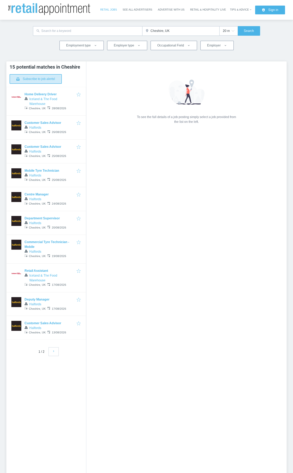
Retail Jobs (108, 9)
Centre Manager (37, 194)
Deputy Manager (37, 299)
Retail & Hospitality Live (208, 9)
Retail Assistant (36, 270)
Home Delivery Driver (41, 94)
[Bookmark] (78, 95)
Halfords (35, 127)
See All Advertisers (137, 9)
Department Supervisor (42, 218)
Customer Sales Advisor (43, 122)
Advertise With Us (171, 9)
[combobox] (87, 31)
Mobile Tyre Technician (42, 170)
